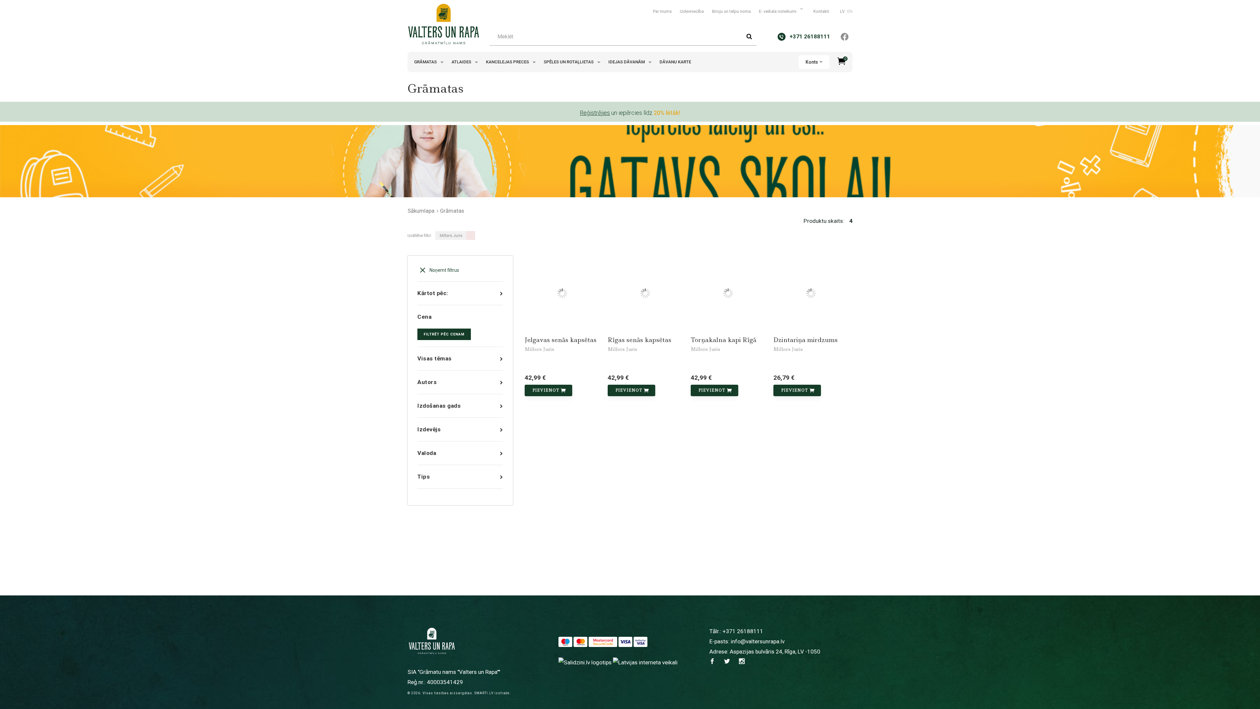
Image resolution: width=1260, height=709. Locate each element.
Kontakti (821, 11)
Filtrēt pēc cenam (444, 334)
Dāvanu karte (675, 61)
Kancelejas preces (508, 61)
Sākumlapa (421, 210)
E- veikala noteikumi (778, 11)
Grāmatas (426, 61)
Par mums (662, 11)
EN (849, 11)
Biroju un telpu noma (731, 11)
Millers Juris (539, 349)
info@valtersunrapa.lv (758, 641)
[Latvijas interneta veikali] (645, 662)
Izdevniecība (692, 11)
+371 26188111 (743, 631)
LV (842, 11)
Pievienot (546, 390)
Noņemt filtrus (444, 270)
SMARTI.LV (484, 693)
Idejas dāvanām (627, 61)
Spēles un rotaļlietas (569, 61)
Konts (812, 62)
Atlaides (462, 61)
